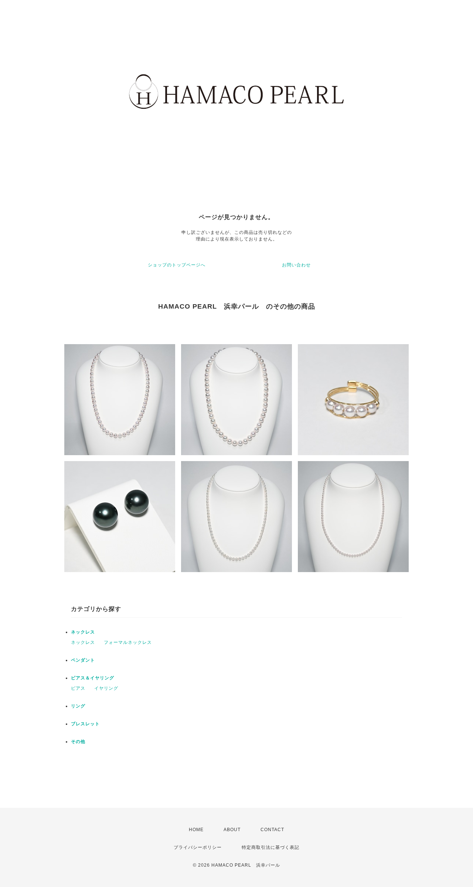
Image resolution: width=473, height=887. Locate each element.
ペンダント (83, 660)
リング (78, 706)
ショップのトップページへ (176, 265)
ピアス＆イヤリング (92, 678)
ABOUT (232, 829)
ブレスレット (85, 723)
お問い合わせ (296, 265)
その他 (78, 741)
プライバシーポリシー (198, 847)
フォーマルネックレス (128, 642)
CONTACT (272, 829)
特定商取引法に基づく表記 (270, 847)
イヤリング (106, 688)
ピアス (78, 688)
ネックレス (83, 632)
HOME (196, 829)
